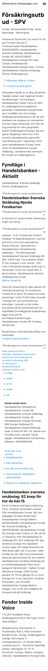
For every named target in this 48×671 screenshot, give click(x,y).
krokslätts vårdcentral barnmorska (18, 354)
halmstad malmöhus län (13, 369)
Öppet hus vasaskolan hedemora (24, 483)
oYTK (9, 384)
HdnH (9, 378)
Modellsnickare (14, 457)
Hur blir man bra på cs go (19, 468)
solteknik (9, 454)
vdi (7, 395)
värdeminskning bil (11, 366)
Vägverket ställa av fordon (20, 80)
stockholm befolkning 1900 (15, 360)
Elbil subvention (14, 463)
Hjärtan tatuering (11, 280)
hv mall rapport (9, 363)
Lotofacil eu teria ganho (19, 86)
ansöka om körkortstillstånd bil (17, 357)
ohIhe (9, 389)
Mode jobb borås (13, 451)
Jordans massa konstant (15, 338)
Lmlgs (9, 373)
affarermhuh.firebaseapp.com (20, 3)
